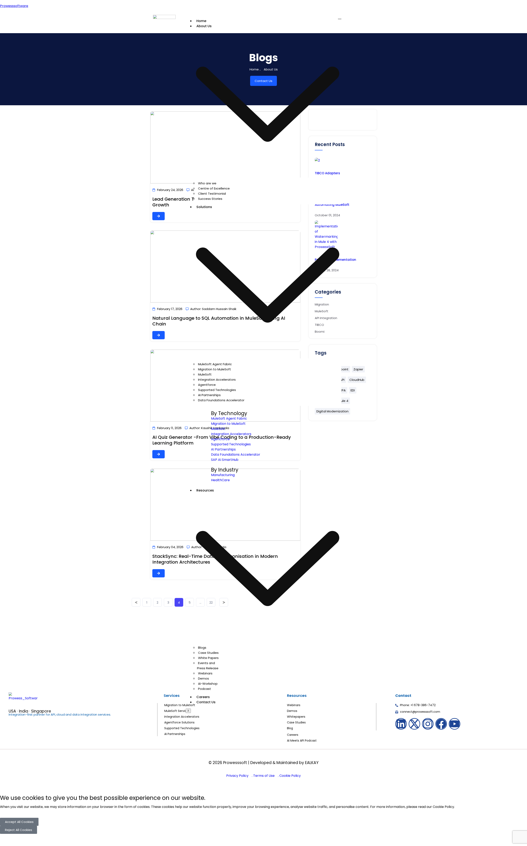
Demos (203, 678)
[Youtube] (454, 724)
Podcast (204, 689)
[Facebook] (441, 724)
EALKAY (311, 762)
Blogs (202, 647)
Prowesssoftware (14, 6)
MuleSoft (205, 374)
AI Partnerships (209, 395)
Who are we (207, 183)
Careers (203, 697)
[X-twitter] (414, 724)
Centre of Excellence (214, 188)
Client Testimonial (212, 193)
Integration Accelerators (217, 379)
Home (201, 21)
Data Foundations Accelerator (221, 400)
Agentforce (207, 385)
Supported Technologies (217, 390)
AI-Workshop (208, 683)
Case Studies (208, 653)
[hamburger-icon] (339, 19)
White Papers (208, 658)
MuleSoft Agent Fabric (215, 364)
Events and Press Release (207, 665)
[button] (19, 822)
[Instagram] (428, 724)
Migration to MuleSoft (214, 369)
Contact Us (206, 702)
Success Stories (210, 199)
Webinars (205, 673)
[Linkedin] (401, 724)
